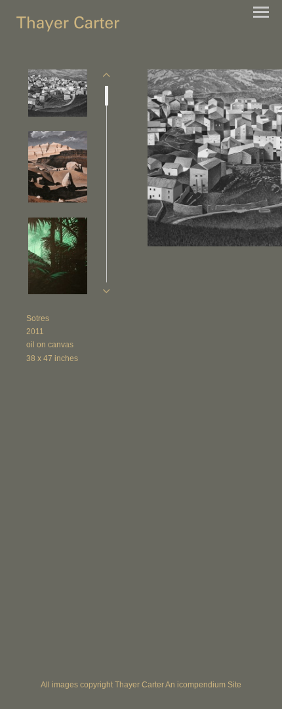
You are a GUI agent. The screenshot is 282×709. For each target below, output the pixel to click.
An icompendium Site (203, 684)
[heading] (67, 27)
